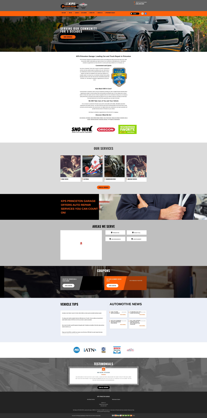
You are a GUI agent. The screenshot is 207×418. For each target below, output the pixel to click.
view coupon (68, 286)
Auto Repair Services (91, 399)
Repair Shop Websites (81, 415)
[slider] (103, 374)
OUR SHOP (64, 12)
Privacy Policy (98, 415)
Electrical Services (95, 119)
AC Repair (88, 117)
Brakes (101, 117)
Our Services (68, 37)
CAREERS (77, 12)
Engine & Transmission (115, 119)
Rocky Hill (137, 232)
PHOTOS (70, 12)
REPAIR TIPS (92, 12)
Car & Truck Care (107, 117)
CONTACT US (99, 12)
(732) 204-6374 (140, 4)
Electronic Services (103, 119)
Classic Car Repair (116, 117)
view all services (103, 187)
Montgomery (137, 239)
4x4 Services (82, 117)
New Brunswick (116, 239)
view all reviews (103, 387)
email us (116, 112)
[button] (81, 243)
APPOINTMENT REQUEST (110, 12)
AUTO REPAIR (84, 12)
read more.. (123, 314)
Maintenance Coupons (116, 399)
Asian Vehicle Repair (95, 117)
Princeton (116, 232)
